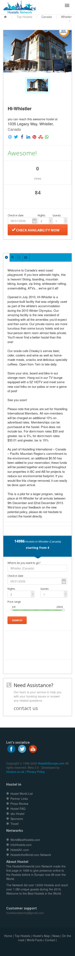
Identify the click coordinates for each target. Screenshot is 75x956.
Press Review (19, 803)
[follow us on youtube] (33, 748)
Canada (46, 17)
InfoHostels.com (21, 845)
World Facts (34, 940)
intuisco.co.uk (15, 772)
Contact (50, 940)
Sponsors (16, 819)
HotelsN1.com (19, 850)
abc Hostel (17, 813)
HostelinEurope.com (51, 763)
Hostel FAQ (17, 808)
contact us (26, 708)
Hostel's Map (41, 936)
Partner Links (19, 798)
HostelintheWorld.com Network (30, 855)
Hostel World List (21, 793)
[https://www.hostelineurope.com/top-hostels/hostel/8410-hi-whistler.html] (21, 7)
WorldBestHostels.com (25, 840)
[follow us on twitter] (22, 748)
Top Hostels (24, 17)
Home (8, 936)
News (56, 936)
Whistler (66, 17)
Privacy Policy (36, 772)
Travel (14, 824)
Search (17, 620)
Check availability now (37, 230)
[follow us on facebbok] (11, 748)
